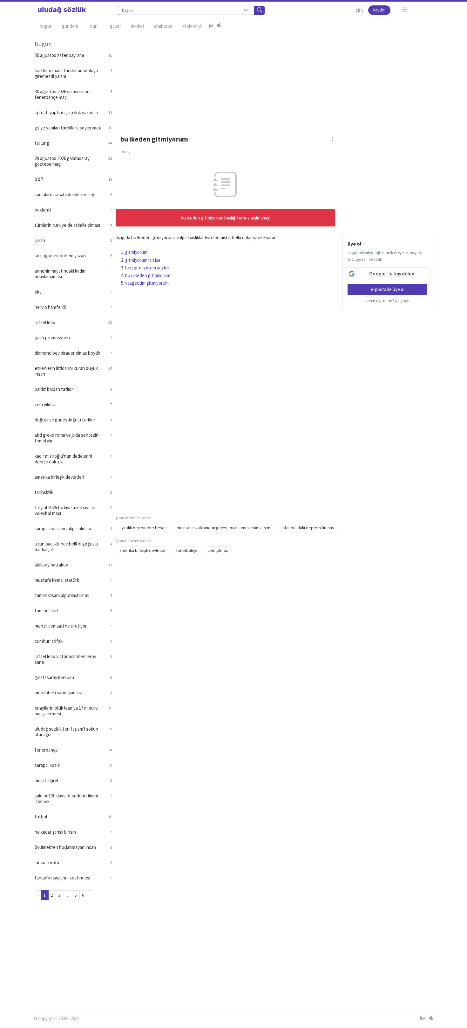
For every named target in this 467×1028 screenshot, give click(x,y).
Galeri (115, 26)
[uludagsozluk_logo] (62, 10)
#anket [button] (138, 26)
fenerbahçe (187, 550)
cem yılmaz (217, 550)
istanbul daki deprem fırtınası (308, 528)
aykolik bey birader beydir (143, 528)
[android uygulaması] (211, 26)
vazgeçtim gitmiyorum (147, 283)
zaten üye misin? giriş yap (387, 300)
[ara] (259, 10)
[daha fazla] (404, 9)
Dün (94, 26)
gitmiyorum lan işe (142, 260)
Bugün (46, 26)
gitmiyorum (136, 252)
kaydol (379, 10)
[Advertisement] (274, 79)
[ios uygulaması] (219, 26)
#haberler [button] (163, 26)
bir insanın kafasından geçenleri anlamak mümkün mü (225, 528)
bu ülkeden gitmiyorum (147, 275)
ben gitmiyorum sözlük (147, 268)
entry (125, 151)
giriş (359, 10)
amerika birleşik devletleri (142, 550)
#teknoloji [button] (192, 26)
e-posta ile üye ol (387, 289)
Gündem (70, 26)
